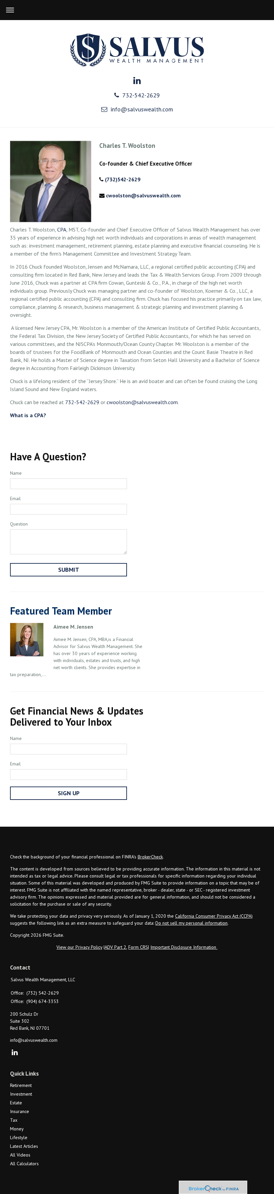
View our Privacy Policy (79, 947)
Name (16, 473)
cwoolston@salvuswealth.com (143, 195)
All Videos (20, 1155)
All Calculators (24, 1164)
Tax (13, 1120)
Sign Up (69, 793)
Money (17, 1129)
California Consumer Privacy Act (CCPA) (214, 916)
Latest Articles (24, 1146)
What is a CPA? (28, 415)
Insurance (19, 1111)
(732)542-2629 (122, 179)
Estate (16, 1103)
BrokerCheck (150, 857)
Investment (21, 1094)
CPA (61, 229)
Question (19, 524)
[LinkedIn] (14, 1053)
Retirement (21, 1085)
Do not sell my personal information (191, 923)
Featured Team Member (61, 610)
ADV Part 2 (115, 947)
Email (15, 498)
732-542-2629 (141, 95)
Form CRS (138, 947)
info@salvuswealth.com (142, 109)
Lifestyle (18, 1137)
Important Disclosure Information (184, 947)
